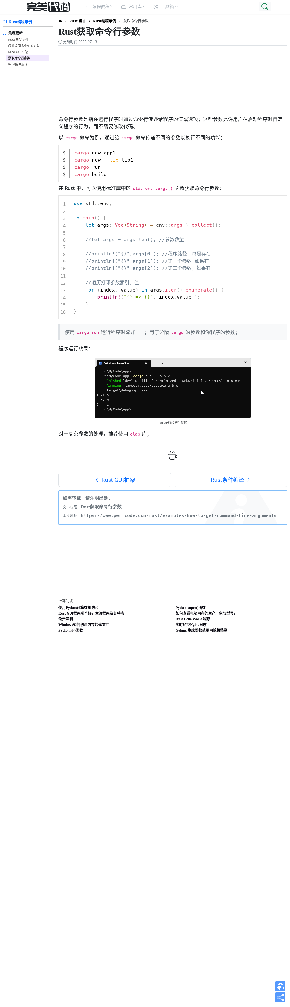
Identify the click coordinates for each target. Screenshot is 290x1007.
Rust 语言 (77, 21)
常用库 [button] (135, 6)
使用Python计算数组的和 (78, 608)
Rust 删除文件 (18, 39)
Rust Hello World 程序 (193, 619)
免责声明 (65, 619)
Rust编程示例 (20, 21)
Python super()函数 (191, 608)
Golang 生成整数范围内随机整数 (201, 630)
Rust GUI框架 (18, 52)
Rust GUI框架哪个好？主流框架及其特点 (91, 613)
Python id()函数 (70, 630)
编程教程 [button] (100, 6)
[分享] (280, 997)
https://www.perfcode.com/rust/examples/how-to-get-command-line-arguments (179, 515)
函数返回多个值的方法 (24, 46)
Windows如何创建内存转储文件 (83, 625)
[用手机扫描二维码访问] (280, 986)
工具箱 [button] (167, 6)
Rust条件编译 (18, 64)
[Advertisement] (172, 78)
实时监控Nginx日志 (191, 625)
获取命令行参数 (19, 58)
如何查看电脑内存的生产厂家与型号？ (206, 613)
